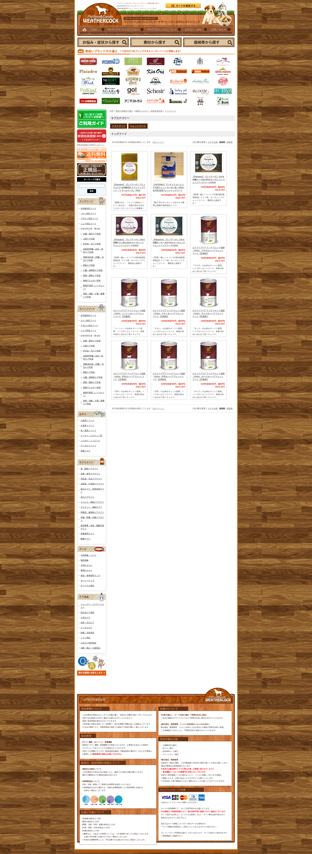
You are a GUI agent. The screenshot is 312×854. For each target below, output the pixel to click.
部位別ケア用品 (87, 612)
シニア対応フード (88, 224)
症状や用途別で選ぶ (124, 111)
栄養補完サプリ (87, 534)
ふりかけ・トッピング (90, 441)
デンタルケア (86, 628)
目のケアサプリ (87, 497)
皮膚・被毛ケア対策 (92, 234)
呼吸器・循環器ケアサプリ (92, 512)
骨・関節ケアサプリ (89, 469)
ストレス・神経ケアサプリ (92, 502)
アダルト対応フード (89, 218)
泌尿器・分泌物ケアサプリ (92, 484)
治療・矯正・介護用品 (90, 648)
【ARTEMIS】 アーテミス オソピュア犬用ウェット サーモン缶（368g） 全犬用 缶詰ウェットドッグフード (169, 187)
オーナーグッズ (87, 580)
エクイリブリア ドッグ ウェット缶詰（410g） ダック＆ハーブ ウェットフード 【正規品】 (208, 313)
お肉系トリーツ (87, 420)
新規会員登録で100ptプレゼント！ (91, 145)
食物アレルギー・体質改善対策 (148, 111)
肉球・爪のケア (87, 623)
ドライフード (118, 126)
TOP (111, 111)
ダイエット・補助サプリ (91, 507)
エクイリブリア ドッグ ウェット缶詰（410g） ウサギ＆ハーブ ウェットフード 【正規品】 (208, 250)
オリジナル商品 (87, 585)
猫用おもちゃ (86, 570)
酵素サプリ (85, 539)
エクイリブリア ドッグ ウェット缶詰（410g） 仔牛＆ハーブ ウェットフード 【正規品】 (129, 376)
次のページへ (158, 142)
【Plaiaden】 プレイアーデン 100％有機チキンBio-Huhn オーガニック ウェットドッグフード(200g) (129, 243)
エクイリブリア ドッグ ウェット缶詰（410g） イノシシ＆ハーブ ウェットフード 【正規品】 (129, 313)
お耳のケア (85, 617)
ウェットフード (138, 126)
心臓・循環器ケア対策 (93, 270)
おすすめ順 (213, 142)
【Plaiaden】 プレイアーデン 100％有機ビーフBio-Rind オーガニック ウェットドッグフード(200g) (208, 180)
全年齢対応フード (88, 208)
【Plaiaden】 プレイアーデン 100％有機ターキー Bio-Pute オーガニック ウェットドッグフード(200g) (169, 243)
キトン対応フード (88, 320)
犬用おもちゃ (86, 565)
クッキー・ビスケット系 (91, 435)
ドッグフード (170, 111)
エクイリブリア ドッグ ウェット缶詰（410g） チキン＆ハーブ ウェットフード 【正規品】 (169, 313)
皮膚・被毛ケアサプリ (90, 474)
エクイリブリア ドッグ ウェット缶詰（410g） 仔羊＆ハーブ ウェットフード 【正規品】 (169, 376)
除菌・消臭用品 (87, 633)
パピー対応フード (88, 213)
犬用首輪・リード (88, 555)
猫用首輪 (84, 560)
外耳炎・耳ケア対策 (92, 244)
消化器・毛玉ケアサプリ (91, 479)
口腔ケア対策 (89, 239)
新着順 (230, 142)
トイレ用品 (85, 638)
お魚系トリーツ (87, 425)
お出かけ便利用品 (88, 643)
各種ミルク (85, 451)
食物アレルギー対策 (92, 280)
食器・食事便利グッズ (90, 575)
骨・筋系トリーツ (88, 430)
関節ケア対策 (89, 265)
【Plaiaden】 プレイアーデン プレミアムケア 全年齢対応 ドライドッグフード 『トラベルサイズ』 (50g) (129, 187)
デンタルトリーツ (88, 446)
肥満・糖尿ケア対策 (92, 275)
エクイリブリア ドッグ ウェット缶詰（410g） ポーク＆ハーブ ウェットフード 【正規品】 (208, 376)
